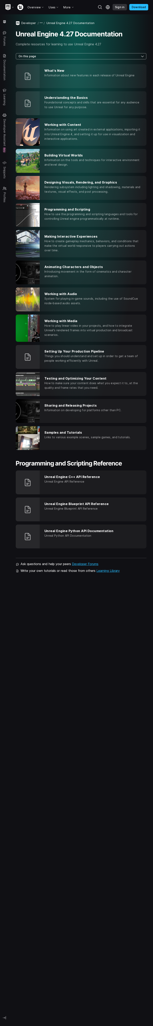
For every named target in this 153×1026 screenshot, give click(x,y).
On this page (27, 56)
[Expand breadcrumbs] (41, 22)
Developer (28, 23)
